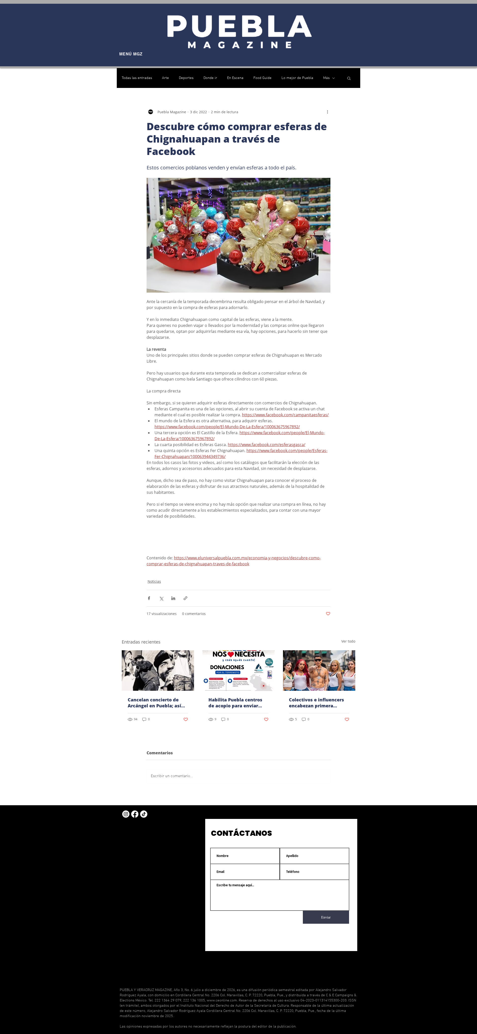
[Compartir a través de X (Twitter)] (161, 598)
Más (326, 78)
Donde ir (210, 78)
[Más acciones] (327, 112)
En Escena (235, 78)
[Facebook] (134, 814)
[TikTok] (143, 814)
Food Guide (262, 78)
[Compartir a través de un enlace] (185, 598)
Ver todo (348, 641)
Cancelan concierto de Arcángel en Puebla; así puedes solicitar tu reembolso (154, 703)
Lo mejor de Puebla (297, 78)
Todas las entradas (137, 78)
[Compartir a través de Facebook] (149, 598)
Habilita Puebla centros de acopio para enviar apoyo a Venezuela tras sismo (235, 703)
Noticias (154, 581)
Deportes (186, 78)
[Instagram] (125, 814)
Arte (165, 78)
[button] (349, 78)
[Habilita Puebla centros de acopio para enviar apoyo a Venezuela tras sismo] (238, 670)
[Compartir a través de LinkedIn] (173, 598)
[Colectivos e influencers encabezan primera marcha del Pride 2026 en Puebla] (319, 670)
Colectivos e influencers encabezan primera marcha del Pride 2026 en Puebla (318, 703)
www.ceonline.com (222, 1000)
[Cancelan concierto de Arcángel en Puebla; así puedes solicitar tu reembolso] (158, 670)
